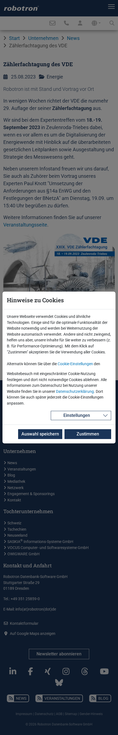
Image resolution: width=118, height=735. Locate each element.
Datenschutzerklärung (75, 391)
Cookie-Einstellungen (75, 364)
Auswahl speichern (40, 434)
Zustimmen (88, 434)
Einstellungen (76, 415)
